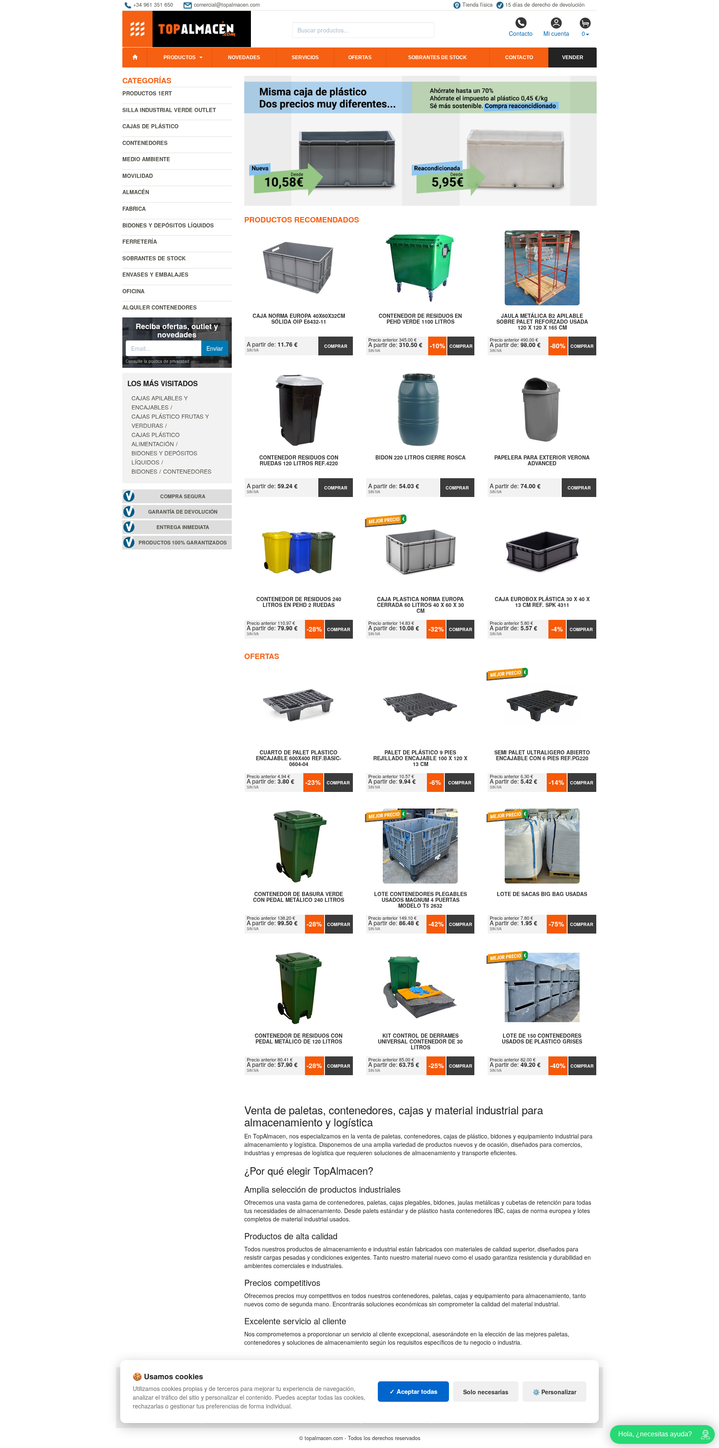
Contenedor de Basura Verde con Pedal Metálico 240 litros (298, 897)
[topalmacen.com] (186, 28)
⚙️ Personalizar (554, 1392)
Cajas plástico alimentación (155, 439)
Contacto (521, 33)
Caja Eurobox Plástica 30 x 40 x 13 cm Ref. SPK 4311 (542, 602)
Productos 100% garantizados (183, 542)
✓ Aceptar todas (413, 1391)
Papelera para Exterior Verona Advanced (542, 460)
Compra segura (183, 496)
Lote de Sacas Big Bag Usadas (542, 894)
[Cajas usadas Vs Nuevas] (420, 141)
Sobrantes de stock (437, 57)
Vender (572, 57)
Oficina (133, 291)
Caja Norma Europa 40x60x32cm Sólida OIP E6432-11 (299, 319)
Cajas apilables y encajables (159, 402)
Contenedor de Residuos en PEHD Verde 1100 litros (420, 319)
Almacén (135, 192)
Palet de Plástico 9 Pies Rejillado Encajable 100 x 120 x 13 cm (420, 758)
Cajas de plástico (150, 126)
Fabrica (134, 208)
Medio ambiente (146, 159)
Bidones (144, 471)
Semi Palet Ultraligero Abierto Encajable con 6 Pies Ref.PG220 (542, 755)
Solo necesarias (485, 1392)
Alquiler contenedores (159, 307)
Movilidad (137, 176)
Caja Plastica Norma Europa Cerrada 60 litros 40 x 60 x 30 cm (420, 605)
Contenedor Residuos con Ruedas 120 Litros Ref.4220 (298, 460)
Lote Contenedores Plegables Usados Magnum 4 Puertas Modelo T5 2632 (420, 900)
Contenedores (145, 143)
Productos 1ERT (147, 93)
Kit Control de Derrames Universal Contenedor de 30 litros (420, 1041)
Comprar (335, 346)
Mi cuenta (556, 33)
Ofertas (360, 57)
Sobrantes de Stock (154, 258)
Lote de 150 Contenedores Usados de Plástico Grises (542, 1039)
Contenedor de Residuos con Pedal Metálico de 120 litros (298, 1039)
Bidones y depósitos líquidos (168, 225)
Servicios (305, 57)
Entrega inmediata (182, 527)
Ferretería (139, 241)
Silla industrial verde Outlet (169, 110)
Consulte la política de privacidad (157, 361)
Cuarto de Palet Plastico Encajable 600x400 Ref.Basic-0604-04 (298, 758)
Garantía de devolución (183, 511)
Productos (180, 57)
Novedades (244, 57)
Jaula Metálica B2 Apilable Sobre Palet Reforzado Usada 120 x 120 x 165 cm (542, 321)
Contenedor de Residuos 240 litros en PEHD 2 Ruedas (298, 602)
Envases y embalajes (155, 274)
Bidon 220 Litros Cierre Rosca (420, 457)
